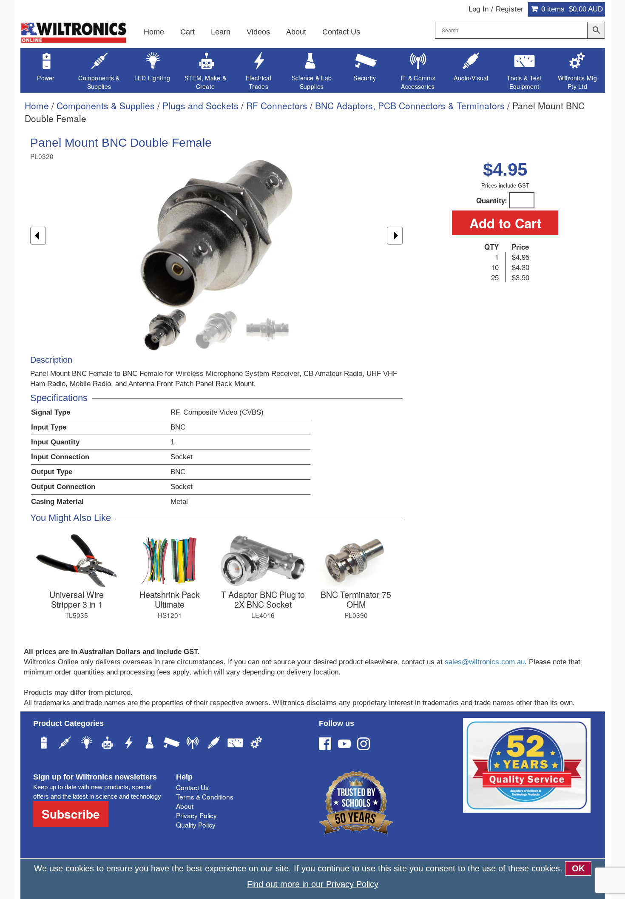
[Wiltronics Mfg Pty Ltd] (256, 743)
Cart (187, 32)
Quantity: (491, 200)
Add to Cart (505, 222)
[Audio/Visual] (213, 743)
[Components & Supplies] (65, 743)
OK (578, 868)
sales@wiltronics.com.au (485, 662)
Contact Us (341, 32)
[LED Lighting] (86, 743)
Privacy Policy (196, 815)
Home (154, 32)
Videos (258, 32)
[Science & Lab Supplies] (150, 743)
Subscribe (71, 813)
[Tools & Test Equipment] (235, 743)
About (296, 32)
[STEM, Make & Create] (107, 743)
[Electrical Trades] (128, 743)
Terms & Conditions (204, 796)
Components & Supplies (106, 105)
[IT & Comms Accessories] (192, 743)
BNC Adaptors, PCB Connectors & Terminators (410, 105)
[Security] (171, 743)
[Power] (43, 743)
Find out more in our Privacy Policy (312, 884)
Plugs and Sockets (200, 105)
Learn (220, 32)
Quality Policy (196, 824)
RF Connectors (276, 105)
